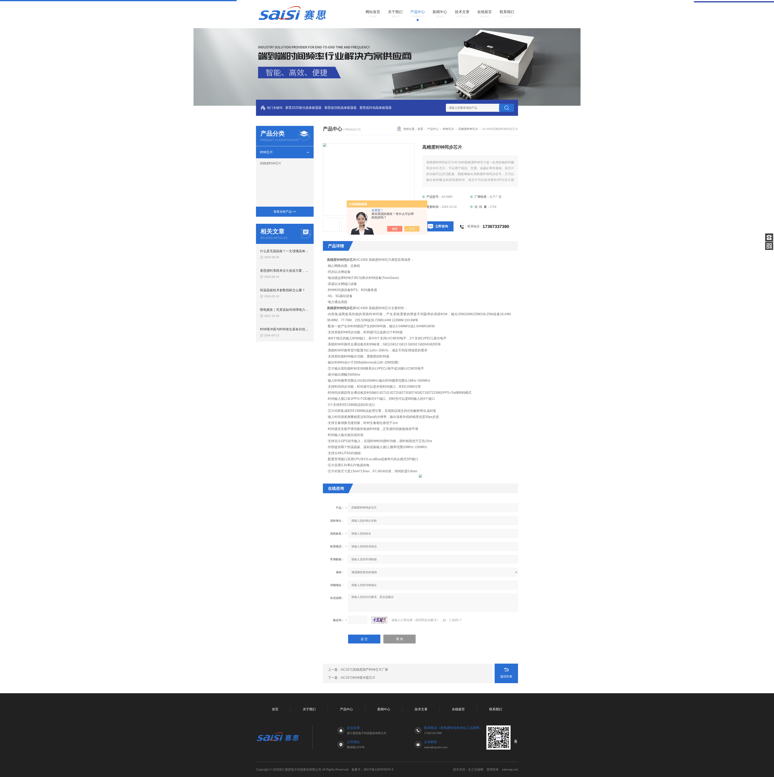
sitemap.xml (510, 769)
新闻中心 (383, 709)
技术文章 (421, 709)
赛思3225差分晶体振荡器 (303, 107)
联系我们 (495, 709)
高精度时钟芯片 (270, 163)
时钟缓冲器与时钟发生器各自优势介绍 (287, 329)
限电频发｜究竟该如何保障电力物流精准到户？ (294, 309)
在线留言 (458, 709)
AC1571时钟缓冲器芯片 (358, 677)
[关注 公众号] (769, 246)
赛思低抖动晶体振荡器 (375, 107)
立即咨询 (441, 226)
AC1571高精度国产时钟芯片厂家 (364, 669)
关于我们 (309, 709)
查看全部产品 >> (285, 211)
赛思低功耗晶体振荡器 (340, 107)
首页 (420, 129)
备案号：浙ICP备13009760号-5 (372, 769)
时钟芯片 (266, 152)
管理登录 (493, 769)
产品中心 (433, 129)
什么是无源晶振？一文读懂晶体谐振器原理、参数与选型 (300, 251)
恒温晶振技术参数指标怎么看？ (282, 290)
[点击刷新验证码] (379, 620)
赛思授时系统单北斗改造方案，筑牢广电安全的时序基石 (300, 270)
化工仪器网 (475, 769)
